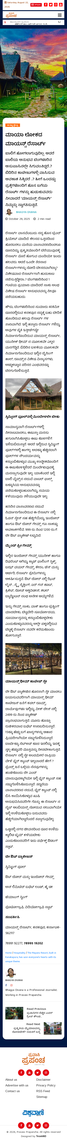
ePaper (38, 4)
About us (11, 1079)
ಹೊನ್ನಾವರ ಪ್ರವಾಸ (19, 22)
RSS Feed (43, 1091)
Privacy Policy (46, 1085)
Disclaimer (43, 1079)
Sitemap (41, 1097)
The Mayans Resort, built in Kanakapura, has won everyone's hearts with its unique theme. (30, 957)
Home (8, 953)
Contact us (12, 1091)
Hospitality (19, 953)
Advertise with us (16, 1085)
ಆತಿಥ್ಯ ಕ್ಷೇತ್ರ (12, 125)
